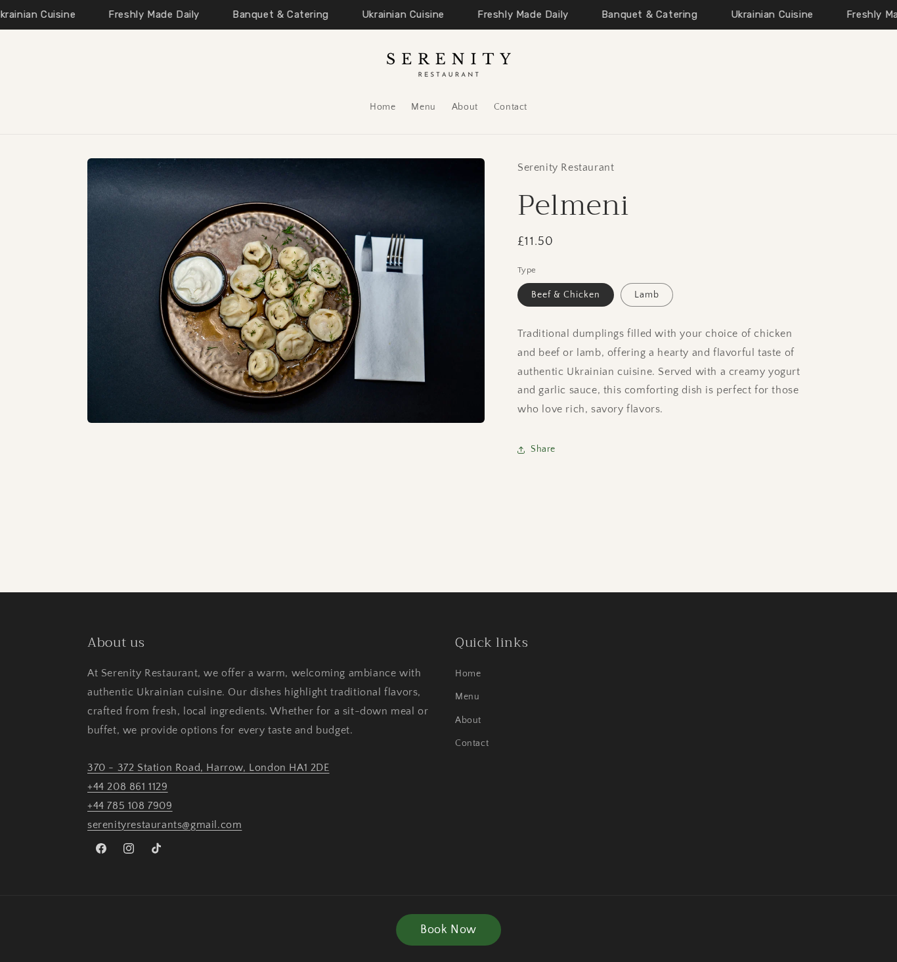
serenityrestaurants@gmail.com (164, 825)
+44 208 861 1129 (127, 787)
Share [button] (543, 450)
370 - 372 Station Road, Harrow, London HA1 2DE (208, 768)
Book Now (448, 929)
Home (468, 673)
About (468, 720)
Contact (472, 743)
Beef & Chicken (565, 295)
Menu (467, 697)
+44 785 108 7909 (130, 806)
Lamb (646, 295)
